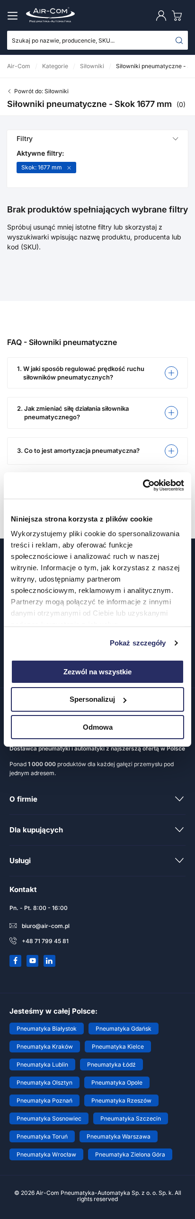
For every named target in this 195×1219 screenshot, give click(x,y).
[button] (97, 373)
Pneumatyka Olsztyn (44, 1082)
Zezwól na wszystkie (97, 671)
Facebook (15, 960)
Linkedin (49, 960)
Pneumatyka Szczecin (130, 1118)
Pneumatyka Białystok (47, 1028)
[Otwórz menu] (14, 15)
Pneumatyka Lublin (42, 1064)
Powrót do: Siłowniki (41, 91)
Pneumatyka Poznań (44, 1100)
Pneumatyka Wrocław (46, 1154)
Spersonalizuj (92, 699)
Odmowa (98, 727)
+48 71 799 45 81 (45, 941)
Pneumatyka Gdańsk (123, 1028)
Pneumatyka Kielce (118, 1046)
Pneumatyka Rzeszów (121, 1100)
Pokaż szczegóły (138, 643)
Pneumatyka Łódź (111, 1064)
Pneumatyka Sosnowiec (49, 1118)
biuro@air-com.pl (46, 925)
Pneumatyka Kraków (45, 1046)
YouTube (32, 960)
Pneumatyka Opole (116, 1082)
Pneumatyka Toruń (42, 1136)
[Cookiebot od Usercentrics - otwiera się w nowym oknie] (142, 485)
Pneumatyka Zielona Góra (130, 1154)
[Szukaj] (179, 40)
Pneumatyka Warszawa (119, 1136)
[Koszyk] (179, 15)
